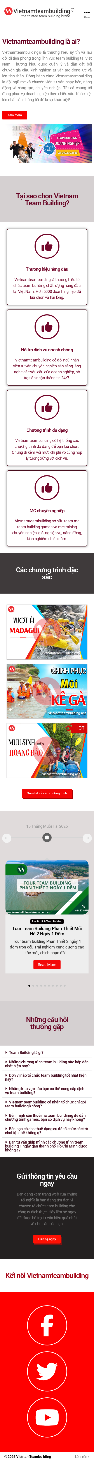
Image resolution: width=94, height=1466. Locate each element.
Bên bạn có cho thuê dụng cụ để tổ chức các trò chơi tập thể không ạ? (46, 1130)
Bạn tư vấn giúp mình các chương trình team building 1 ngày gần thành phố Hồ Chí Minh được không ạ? (46, 1146)
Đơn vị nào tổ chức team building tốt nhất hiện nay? (46, 1077)
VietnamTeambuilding (33, 1457)
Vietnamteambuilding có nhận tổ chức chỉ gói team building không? (45, 1104)
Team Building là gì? (26, 1052)
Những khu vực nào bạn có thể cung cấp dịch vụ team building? (44, 1090)
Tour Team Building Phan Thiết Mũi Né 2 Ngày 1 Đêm (47, 931)
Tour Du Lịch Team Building (47, 921)
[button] (29, 986)
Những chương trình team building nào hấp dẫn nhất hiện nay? (47, 1064)
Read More (47, 964)
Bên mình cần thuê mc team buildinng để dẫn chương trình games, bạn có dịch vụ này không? (45, 1117)
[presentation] (6, 838)
